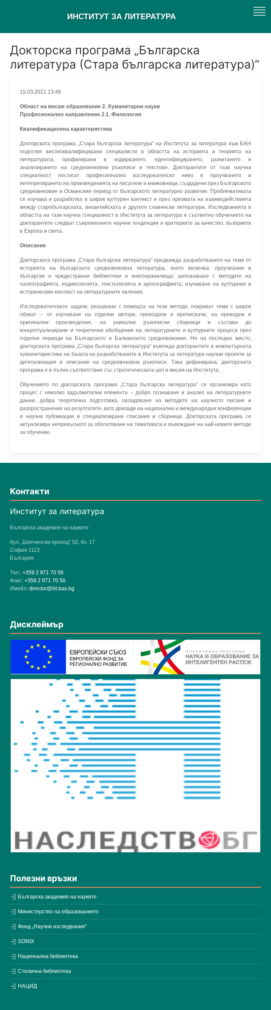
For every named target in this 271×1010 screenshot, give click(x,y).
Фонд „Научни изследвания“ (52, 926)
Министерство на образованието (57, 911)
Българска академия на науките (57, 896)
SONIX (25, 941)
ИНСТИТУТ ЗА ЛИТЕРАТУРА (121, 16)
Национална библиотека (47, 956)
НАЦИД (27, 986)
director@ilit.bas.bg (51, 588)
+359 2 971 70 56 (42, 572)
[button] (259, 11)
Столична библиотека (44, 971)
